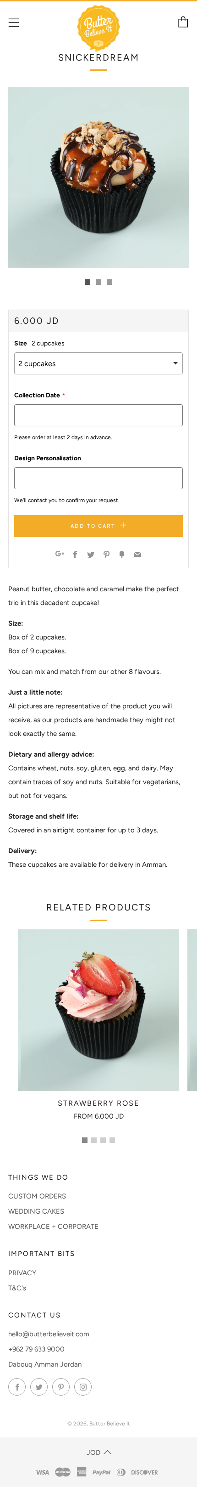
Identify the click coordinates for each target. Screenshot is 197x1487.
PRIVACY (22, 1273)
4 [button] (112, 1140)
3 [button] (103, 1140)
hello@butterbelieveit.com (48, 1334)
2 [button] (94, 1140)
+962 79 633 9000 (36, 1349)
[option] (98, 177)
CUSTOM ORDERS (37, 1196)
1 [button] (85, 1140)
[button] (87, 282)
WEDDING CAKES (36, 1211)
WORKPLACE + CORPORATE (53, 1226)
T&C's (17, 1288)
